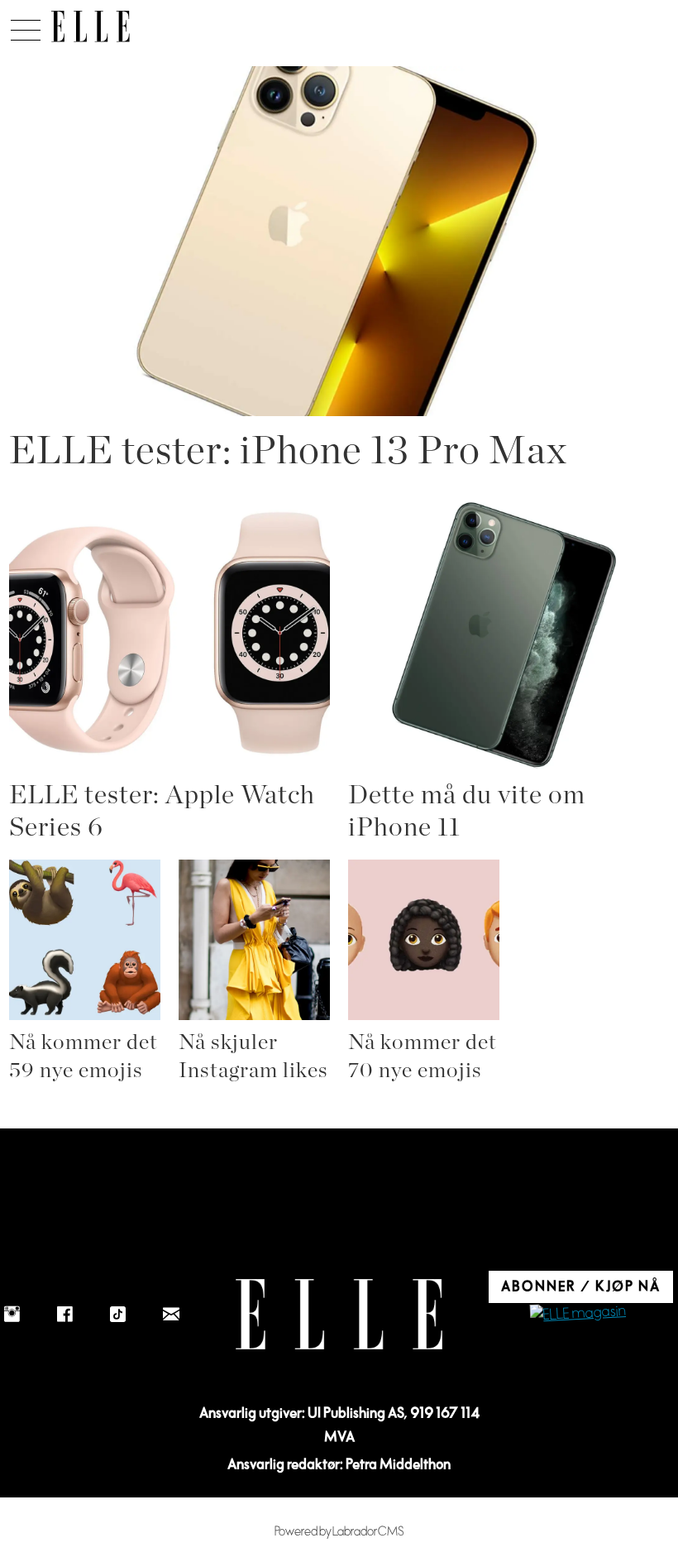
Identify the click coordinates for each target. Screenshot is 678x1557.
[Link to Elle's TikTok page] (118, 1314)
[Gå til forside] (90, 26)
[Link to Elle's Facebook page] (65, 1314)
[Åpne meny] (26, 25)
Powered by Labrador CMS (339, 1532)
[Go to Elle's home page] (339, 1314)
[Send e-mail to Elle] (171, 1314)
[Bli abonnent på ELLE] (578, 1314)
